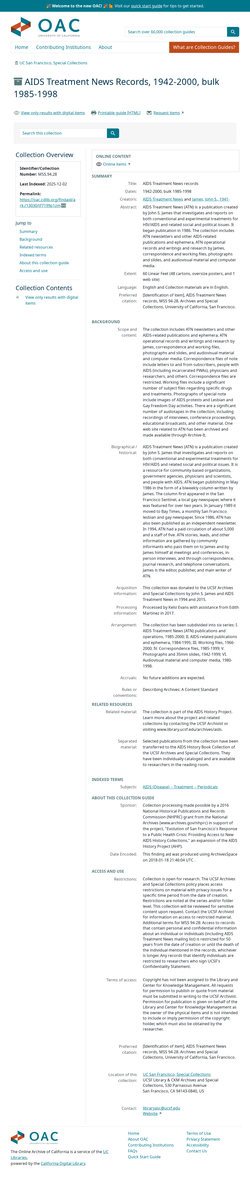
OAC (45, 27)
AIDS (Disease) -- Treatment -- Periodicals (180, 787)
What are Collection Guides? (204, 47)
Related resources (36, 247)
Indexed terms (33, 255)
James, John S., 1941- (210, 199)
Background (31, 239)
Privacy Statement (203, 1139)
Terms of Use (199, 1133)
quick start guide (146, 6)
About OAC (138, 1139)
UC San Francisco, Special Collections (53, 63)
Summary (28, 231)
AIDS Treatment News (163, 199)
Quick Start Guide (144, 1156)
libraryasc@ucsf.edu (161, 1108)
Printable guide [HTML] (119, 112)
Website (150, 1113)
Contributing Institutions (63, 47)
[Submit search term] (233, 32)
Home (21, 47)
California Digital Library (63, 1163)
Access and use (34, 270)
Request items (167, 112)
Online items (114, 164)
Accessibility (198, 1145)
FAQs (132, 1151)
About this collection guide (44, 262)
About (105, 47)
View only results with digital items (53, 112)
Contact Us (197, 1151)
